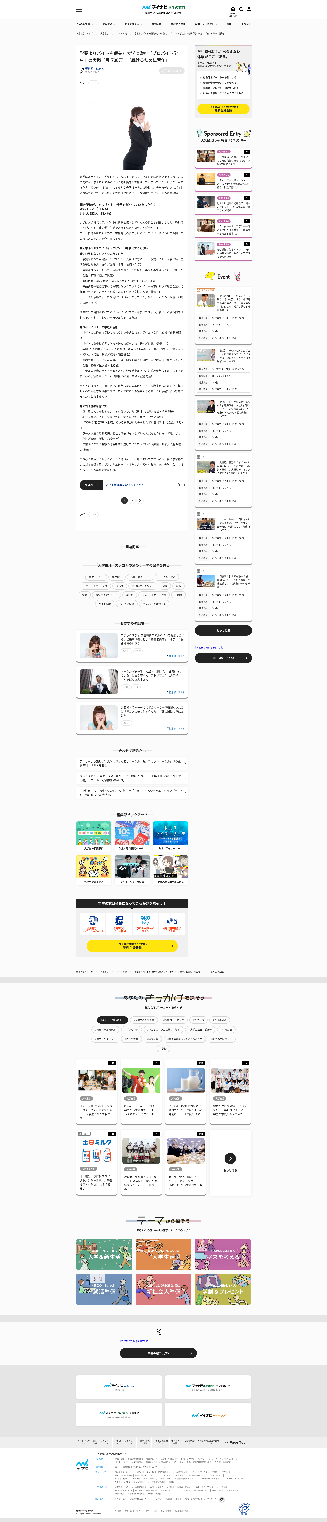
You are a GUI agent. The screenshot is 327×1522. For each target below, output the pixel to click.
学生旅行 (117, 577)
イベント (246, 24)
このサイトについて (84, 1442)
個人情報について (105, 1442)
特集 (229, 24)
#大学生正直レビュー (200, 1029)
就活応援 (156, 24)
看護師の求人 (166, 1490)
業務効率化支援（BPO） (140, 1499)
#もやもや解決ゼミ (221, 1039)
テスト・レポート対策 (154, 595)
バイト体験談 (127, 604)
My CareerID (165, 1479)
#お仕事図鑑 (219, 1020)
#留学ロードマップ (173, 1020)
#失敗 (138, 651)
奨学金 (129, 595)
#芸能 (125, 687)
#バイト (126, 651)
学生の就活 (119, 1459)
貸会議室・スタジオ (173, 1499)
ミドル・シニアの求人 (133, 1462)
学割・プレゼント (204, 24)
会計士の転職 (221, 1487)
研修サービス (120, 1499)
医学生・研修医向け (169, 1459)
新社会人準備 (178, 24)
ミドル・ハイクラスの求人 (219, 1459)
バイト (93, 83)
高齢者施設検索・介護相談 (163, 1482)
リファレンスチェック (212, 1499)
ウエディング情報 (162, 1475)
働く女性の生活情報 (123, 1475)
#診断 (163, 1048)
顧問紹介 (139, 1490)
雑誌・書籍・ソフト (143, 1475)
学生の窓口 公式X (223, 658)
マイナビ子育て (215, 1475)
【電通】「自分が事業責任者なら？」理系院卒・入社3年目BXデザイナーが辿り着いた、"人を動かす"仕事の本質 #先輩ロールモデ (233, 409)
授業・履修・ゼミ (140, 577)
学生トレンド (96, 577)
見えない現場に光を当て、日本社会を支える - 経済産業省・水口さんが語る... (233, 207)
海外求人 (201, 1459)
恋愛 (164, 586)
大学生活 (107, 24)
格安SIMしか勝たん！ (154, 604)
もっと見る (223, 630)
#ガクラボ (198, 1020)
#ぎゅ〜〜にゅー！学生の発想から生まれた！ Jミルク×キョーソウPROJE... (140, 1110)
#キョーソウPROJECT (112, 1020)
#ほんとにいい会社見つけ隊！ (163, 1029)
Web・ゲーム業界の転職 (136, 1487)
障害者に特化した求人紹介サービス (161, 1462)
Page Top (237, 1442)
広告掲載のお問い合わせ (160, 1442)
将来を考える (132, 24)
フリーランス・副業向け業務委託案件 (195, 1462)
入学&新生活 (83, 24)
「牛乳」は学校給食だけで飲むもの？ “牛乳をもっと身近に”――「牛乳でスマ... (186, 1110)
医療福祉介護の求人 (223, 1462)
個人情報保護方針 (181, 1511)
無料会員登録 (132, 946)
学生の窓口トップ (84, 33)
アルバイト (239, 1459)
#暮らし (126, 723)
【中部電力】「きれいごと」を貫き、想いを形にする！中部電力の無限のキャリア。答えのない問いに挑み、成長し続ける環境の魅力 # (233, 303)
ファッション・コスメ (95, 586)
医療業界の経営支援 (136, 1494)
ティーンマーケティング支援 (205, 1472)
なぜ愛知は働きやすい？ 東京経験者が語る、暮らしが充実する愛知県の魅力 (233, 253)
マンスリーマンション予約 (234, 1479)
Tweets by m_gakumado (209, 647)
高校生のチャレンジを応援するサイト (173, 1472)
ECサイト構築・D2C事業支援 (127, 1479)
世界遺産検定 (179, 1475)
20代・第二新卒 (156, 1487)
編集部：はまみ (94, 68)
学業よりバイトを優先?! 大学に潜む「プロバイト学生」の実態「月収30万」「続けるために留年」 (180, 33)
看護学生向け (151, 1459)
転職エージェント (184, 1487)
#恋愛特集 (152, 1039)
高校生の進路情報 (122, 1467)
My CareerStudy (150, 1479)
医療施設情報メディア (184, 1479)
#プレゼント (131, 1029)
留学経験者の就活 (135, 1459)
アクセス (128, 1511)
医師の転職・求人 (201, 1490)
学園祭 (178, 595)
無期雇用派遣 (232, 1490)
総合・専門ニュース (145, 1472)
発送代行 (157, 1499)
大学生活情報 (226, 1472)
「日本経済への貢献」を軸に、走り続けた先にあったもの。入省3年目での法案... (233, 160)
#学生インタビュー (105, 1039)
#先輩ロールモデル (105, 1029)
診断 (178, 586)
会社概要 (118, 1511)
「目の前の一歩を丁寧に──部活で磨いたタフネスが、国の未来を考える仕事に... (233, 230)
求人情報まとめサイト (124, 1472)
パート (118, 1462)
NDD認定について (190, 1442)
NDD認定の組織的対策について (208, 1442)
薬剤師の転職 (151, 1490)
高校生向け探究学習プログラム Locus (149, 1467)
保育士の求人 (217, 1490)
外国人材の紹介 (154, 1494)
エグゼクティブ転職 (204, 1487)
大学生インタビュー (106, 595)
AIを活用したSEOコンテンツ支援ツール (132, 1482)
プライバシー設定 (176, 1442)
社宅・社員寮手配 (192, 1499)
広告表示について (129, 1442)
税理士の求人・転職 (123, 1490)
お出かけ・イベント (143, 586)
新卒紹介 (170, 1487)
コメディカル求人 (182, 1490)
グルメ (119, 586)
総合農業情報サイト (197, 1475)
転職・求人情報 (187, 1459)
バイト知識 (121, 33)
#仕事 (136, 687)
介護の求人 (119, 1494)
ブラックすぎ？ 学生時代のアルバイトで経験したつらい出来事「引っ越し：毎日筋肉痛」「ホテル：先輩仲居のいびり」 (152, 639)
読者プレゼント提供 (144, 1442)
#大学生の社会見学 (144, 1020)
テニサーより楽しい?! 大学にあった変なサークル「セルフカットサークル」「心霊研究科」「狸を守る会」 (130, 763)
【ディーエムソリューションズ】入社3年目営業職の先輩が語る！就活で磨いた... (233, 184)
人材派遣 (118, 1487)
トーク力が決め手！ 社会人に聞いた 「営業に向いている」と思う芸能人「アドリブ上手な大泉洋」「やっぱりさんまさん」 (151, 675)
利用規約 (95, 1442)
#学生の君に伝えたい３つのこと (184, 1039)
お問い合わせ (118, 1442)
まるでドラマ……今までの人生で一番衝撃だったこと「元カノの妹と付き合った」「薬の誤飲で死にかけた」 (152, 711)
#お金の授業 (131, 1039)
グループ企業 (166, 1511)
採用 (155, 1511)
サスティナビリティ (143, 1511)
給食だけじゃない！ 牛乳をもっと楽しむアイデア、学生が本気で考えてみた (229, 1110)
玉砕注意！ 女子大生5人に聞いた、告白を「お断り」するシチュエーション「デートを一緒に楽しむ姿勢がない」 (131, 792)
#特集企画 (226, 1029)
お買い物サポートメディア (208, 1479)
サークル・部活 (167, 577)
